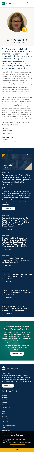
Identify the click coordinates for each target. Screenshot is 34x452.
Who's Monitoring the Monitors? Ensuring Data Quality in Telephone (17, 292)
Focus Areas (6, 400)
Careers (4, 414)
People (4, 421)
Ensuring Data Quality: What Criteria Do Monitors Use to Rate (17, 276)
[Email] (17, 36)
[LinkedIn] (10, 391)
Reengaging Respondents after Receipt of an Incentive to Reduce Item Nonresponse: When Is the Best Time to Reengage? (16, 222)
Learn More (7, 208)
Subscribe (7, 385)
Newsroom (5, 405)
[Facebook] (6, 391)
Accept (17, 449)
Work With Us (16, 353)
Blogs (3, 427)
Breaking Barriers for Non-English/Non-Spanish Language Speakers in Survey (15, 308)
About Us (5, 397)
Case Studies (6, 430)
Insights (5, 402)
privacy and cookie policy (18, 444)
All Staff (11, 10)
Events (4, 419)
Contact (4, 416)
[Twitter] (3, 391)
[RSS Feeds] (16, 391)
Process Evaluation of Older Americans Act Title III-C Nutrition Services (16, 260)
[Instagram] (13, 391)
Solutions (5, 407)
